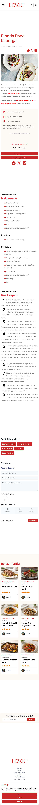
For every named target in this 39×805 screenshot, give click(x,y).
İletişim (19, 770)
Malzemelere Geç (20, 154)
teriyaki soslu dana (22, 101)
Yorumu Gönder (32, 520)
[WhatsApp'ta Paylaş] (28, 50)
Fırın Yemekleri (7, 448)
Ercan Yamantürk (14, 93)
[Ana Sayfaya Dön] (19, 761)
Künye (19, 768)
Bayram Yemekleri (8, 444)
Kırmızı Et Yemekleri (24, 444)
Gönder (31, 719)
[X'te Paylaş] (32, 50)
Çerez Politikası (19, 777)
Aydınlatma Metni (19, 773)
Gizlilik (19, 775)
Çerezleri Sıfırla (19, 779)
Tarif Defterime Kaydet (20, 144)
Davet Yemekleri (7, 453)
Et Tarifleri (19, 448)
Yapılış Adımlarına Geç (20, 157)
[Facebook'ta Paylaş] (35, 50)
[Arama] (36, 5)
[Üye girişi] (31, 5)
